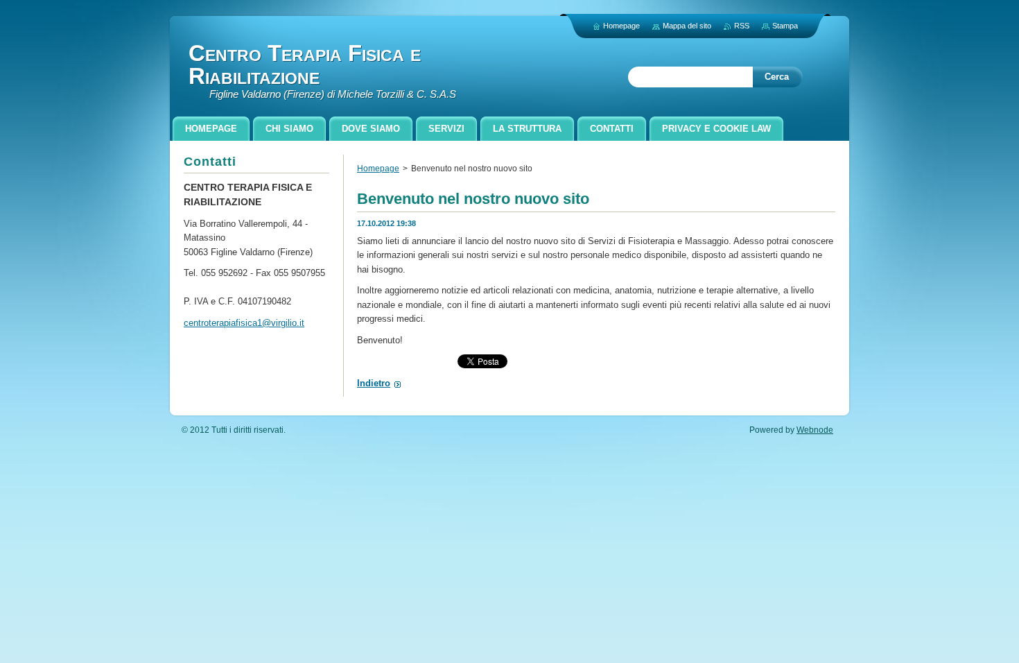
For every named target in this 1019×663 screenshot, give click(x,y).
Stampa (785, 25)
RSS (741, 25)
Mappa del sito (687, 25)
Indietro (373, 383)
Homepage (378, 168)
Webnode (814, 430)
